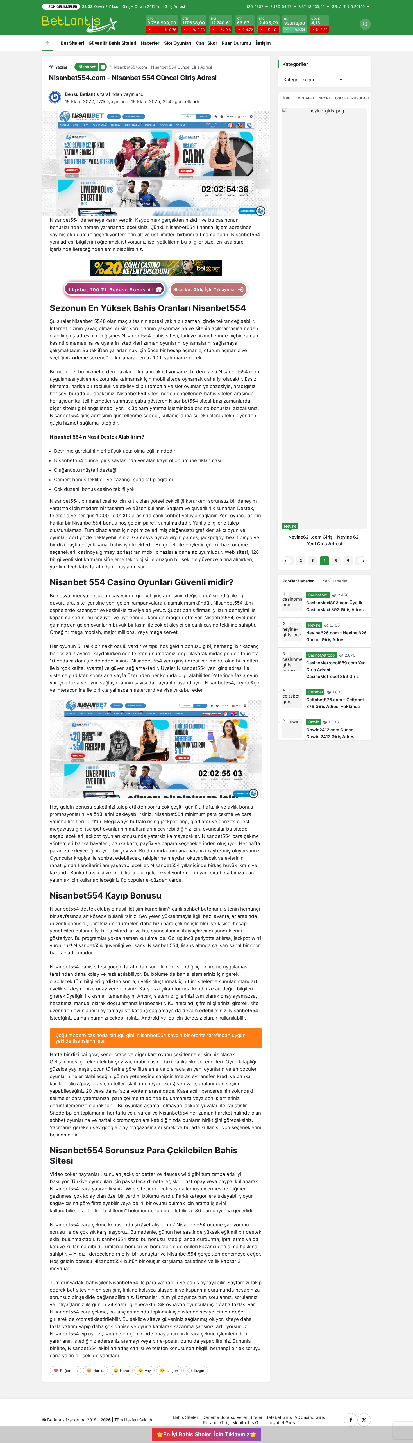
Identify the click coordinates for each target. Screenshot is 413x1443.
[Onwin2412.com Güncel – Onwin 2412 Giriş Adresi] (324, 306)
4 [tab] (324, 139)
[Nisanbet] (156, 267)
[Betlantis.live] (80, 23)
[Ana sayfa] (47, 43)
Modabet (306, 98)
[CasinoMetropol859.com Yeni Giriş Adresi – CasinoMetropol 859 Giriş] (324, 244)
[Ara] (365, 24)
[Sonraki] (362, 139)
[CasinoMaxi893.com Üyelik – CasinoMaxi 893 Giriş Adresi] (324, 181)
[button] (102, 67)
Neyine (325, 98)
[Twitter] (364, 1420)
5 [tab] (336, 139)
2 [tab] (301, 139)
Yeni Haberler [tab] (335, 159)
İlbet (287, 98)
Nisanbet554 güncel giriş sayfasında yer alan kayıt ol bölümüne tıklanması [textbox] (137, 460)
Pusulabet (361, 98)
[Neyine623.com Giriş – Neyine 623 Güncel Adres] (324, 119)
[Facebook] (350, 1420)
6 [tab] (348, 139)
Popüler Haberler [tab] (298, 159)
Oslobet (343, 98)
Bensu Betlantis (82, 94)
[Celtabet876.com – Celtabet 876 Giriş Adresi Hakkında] (324, 278)
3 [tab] (313, 139)
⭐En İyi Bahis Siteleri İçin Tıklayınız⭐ (206, 1434)
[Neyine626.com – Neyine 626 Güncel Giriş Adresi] (324, 211)
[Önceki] (286, 139)
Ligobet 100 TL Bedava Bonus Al (111, 289)
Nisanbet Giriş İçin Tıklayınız (204, 289)
